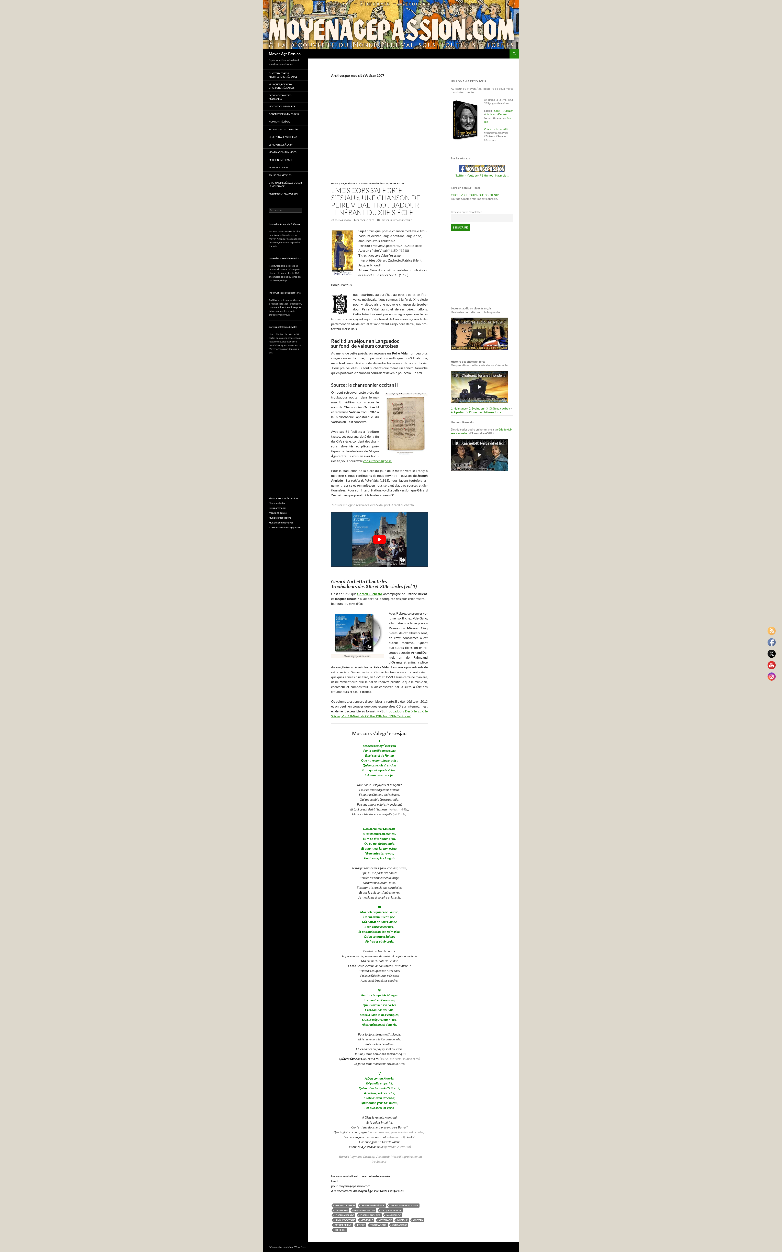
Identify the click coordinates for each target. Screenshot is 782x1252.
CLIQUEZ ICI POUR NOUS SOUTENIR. (475, 195)
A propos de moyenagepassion (285, 527)
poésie (361, 1225)
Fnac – (498, 110)
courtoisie (341, 1210)
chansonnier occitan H (404, 1205)
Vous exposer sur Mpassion (283, 498)
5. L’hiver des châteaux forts (483, 412)
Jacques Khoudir (391, 1210)
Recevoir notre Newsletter (466, 212)
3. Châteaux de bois (498, 408)
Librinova (490, 114)
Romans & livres (278, 167)
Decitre (502, 114)
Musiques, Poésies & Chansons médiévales (281, 86)
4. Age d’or (458, 412)
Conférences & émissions (284, 114)
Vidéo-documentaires (282, 106)
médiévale (367, 1220)
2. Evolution (476, 408)
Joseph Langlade (370, 1215)
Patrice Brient (343, 1225)
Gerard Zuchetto (364, 1210)
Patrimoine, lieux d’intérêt (284, 129)
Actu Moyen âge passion (283, 193)
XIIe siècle (340, 1230)
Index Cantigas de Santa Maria (285, 292)
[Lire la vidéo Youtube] (379, 539)
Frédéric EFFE (365, 220)
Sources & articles (280, 175)
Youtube (472, 175)
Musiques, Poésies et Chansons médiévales (360, 183)
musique (402, 1220)
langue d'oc (393, 1215)
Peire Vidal (397, 183)
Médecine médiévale (280, 160)
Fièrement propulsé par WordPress (287, 1247)
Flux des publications (280, 517)
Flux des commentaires (281, 522)
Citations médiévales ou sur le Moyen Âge (285, 184)
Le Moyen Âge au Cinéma (283, 137)
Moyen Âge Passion (285, 53)
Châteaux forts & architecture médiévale (283, 75)
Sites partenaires (277, 507)
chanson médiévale (372, 1205)
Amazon (508, 110)
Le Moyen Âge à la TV (280, 144)
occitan (418, 1220)
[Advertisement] (376, 134)
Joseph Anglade (344, 1215)
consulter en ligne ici (377, 461)
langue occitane (345, 1220)
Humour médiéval (279, 121)
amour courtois (345, 1205)
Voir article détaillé (496, 129)
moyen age (385, 1220)
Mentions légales (278, 512)
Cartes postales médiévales (283, 326)
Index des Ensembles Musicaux (285, 258)
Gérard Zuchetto (369, 594)
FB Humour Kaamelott (494, 175)
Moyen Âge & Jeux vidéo (283, 152)
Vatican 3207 (399, 1225)
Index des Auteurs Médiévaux (284, 224)
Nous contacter (277, 503)
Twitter (460, 175)
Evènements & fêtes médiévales (280, 97)
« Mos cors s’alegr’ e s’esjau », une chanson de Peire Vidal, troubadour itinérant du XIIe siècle (375, 201)
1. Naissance (459, 408)
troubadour (378, 1225)
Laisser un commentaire (396, 220)
